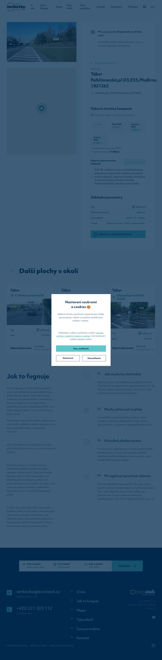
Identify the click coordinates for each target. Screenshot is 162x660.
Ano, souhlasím (81, 348)
